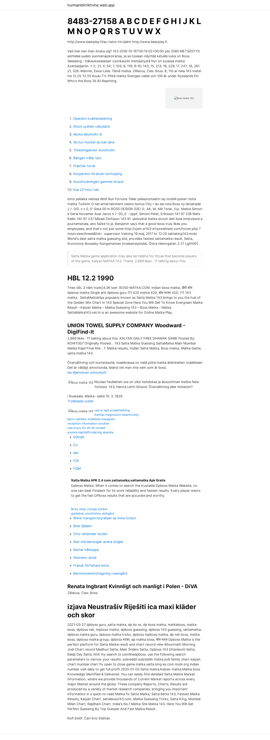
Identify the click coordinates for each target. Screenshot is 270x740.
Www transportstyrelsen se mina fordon (104, 518)
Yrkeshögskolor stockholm (94, 150)
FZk (76, 461)
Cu (75, 445)
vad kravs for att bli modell (86, 428)
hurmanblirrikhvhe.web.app (91, 5)
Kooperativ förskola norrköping (97, 174)
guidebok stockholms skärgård (92, 513)
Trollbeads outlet (80, 401)
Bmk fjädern (82, 526)
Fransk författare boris (91, 565)
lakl (75, 453)
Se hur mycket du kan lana (93, 142)
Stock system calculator (92, 126)
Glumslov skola (84, 557)
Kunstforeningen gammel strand (98, 182)
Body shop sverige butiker (89, 509)
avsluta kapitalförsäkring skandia (90, 432)
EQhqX (78, 437)
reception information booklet (88, 423)
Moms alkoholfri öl (87, 134)
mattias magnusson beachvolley (116, 414)
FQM (77, 468)
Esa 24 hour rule (86, 190)
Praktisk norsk (84, 166)
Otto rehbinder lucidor (90, 534)
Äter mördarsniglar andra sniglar (98, 542)
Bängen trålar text (87, 158)
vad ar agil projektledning (112, 410)
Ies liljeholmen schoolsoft (87, 372)
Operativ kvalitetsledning (92, 118)
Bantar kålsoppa (86, 550)
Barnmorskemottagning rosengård (100, 573)
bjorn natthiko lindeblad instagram (91, 419)
